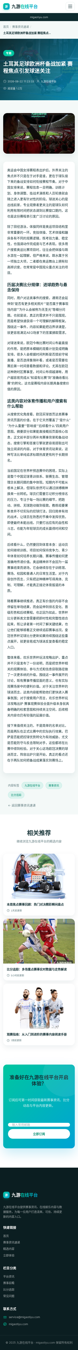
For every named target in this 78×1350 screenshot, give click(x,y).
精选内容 (8, 1248)
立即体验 (8, 1255)
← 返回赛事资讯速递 (22, 805)
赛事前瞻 (8, 1283)
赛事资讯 (54, 785)
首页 (6, 26)
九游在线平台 (32, 785)
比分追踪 (16, 794)
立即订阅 (39, 1134)
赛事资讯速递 (20, 26)
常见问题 (8, 1296)
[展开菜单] (70, 6)
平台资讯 (8, 1276)
